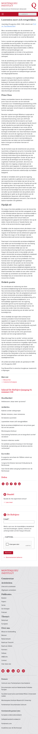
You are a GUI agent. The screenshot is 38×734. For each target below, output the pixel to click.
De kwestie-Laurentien (8, 418)
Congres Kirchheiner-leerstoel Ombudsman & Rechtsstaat (16, 464)
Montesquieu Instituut (8, 431)
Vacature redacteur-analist (10, 440)
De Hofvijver (5, 609)
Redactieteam (6, 639)
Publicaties (6, 594)
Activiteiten (6, 583)
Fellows (3, 653)
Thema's (5, 617)
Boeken (3, 598)
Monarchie (7, 380)
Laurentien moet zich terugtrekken (14, 421)
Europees (4, 624)
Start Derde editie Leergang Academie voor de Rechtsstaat (16, 470)
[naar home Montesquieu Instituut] (9, 4)
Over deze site (6, 664)
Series (3, 605)
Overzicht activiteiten (8, 586)
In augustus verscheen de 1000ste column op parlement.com (16, 458)
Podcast (4, 612)
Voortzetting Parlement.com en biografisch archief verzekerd (18, 436)
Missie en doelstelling (8, 632)
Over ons (5, 628)
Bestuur (4, 635)
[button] (4, 670)
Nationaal (4, 620)
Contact (4, 660)
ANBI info (4, 657)
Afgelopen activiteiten (8, 590)
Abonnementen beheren (14, 557)
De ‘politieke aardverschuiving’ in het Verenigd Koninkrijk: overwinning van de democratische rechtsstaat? (16, 446)
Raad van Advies (6, 646)
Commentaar (7, 579)
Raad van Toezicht (7, 642)
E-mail (6, 519)
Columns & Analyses (10, 382)
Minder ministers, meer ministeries (13, 414)
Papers (3, 602)
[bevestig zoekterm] (20, 14)
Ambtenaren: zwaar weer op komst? (13, 402)
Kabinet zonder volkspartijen (11, 411)
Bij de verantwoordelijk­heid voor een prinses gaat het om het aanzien (18, 426)
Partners (4, 650)
